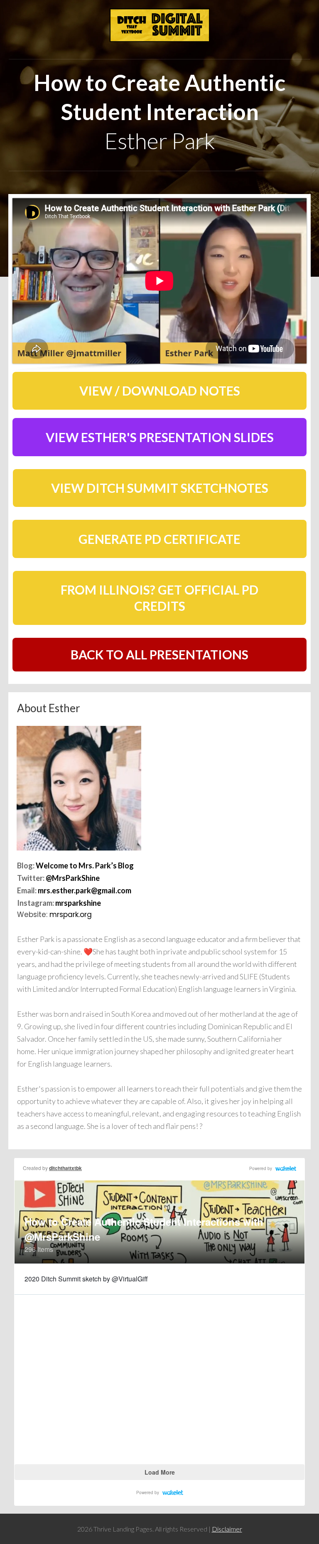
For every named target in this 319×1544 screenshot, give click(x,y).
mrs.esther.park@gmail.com (84, 890)
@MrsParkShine (73, 878)
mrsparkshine (78, 902)
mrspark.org (70, 915)
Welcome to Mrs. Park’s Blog (85, 865)
